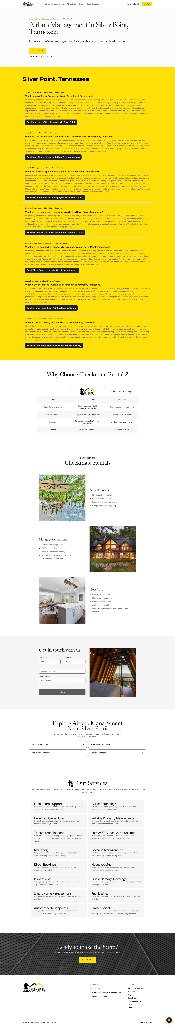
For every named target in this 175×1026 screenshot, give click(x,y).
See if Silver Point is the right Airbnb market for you (52, 270)
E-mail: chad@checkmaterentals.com (105, 992)
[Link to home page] (30, 4)
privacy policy (66, 686)
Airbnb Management (54, 4)
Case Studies (93, 4)
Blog (81, 4)
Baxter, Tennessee (39, 744)
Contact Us (95, 988)
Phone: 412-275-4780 (99, 996)
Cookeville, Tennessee (41, 753)
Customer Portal (134, 1001)
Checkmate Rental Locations (40, 19)
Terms (142, 1022)
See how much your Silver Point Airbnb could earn (51, 308)
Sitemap (131, 1008)
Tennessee (57, 19)
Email (41, 667)
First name (43, 657)
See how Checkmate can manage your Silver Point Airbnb (55, 197)
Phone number (44, 676)
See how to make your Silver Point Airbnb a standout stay (55, 232)
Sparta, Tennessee (99, 753)
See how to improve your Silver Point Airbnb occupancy (54, 345)
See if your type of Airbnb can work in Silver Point (51, 122)
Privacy (149, 1022)
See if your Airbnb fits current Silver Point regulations (53, 157)
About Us (71, 4)
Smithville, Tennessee (100, 744)
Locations (132, 1004)
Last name (67, 657)
